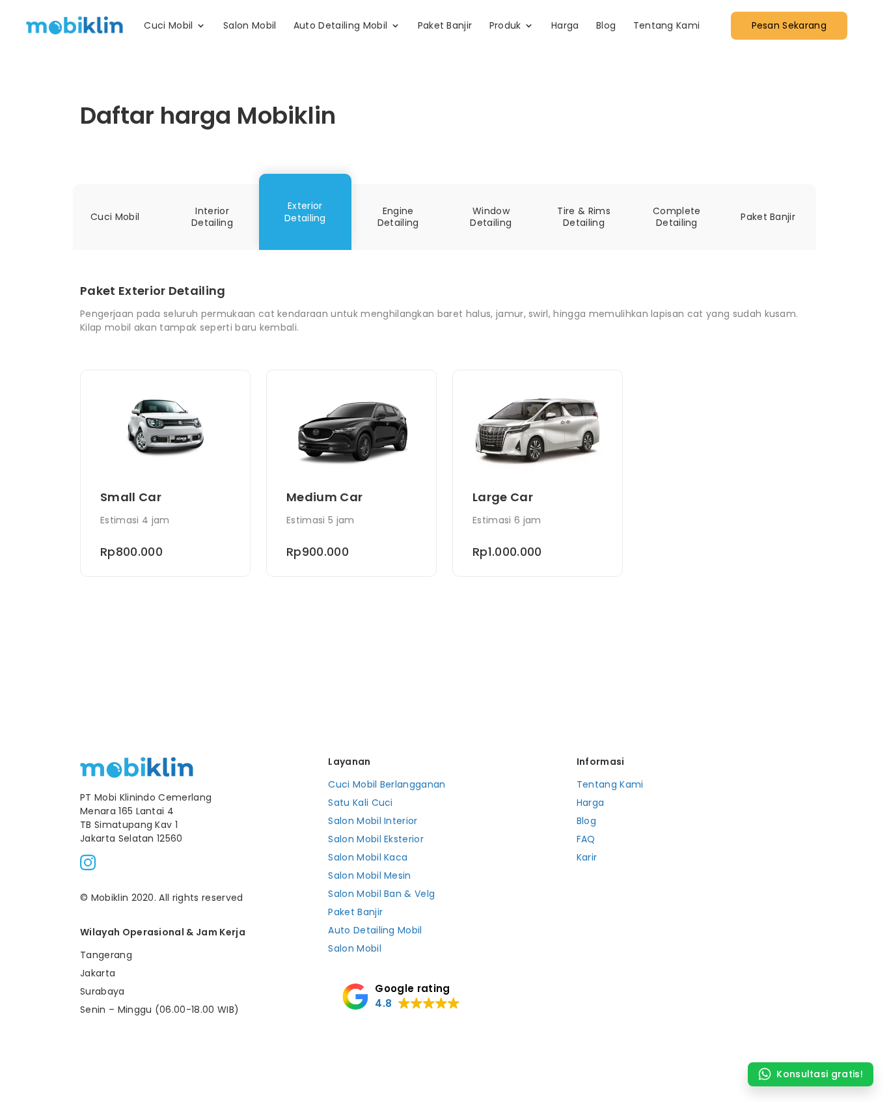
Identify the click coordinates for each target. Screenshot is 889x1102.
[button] (401, 996)
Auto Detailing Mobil (340, 25)
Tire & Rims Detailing (583, 217)
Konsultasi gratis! (819, 1074)
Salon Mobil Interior (372, 820)
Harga (565, 25)
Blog (606, 25)
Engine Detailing (398, 217)
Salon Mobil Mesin (369, 875)
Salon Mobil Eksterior (376, 839)
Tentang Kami (666, 25)
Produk (505, 25)
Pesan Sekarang (789, 25)
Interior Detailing (212, 217)
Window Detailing (491, 217)
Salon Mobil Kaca (367, 857)
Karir (587, 857)
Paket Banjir (445, 25)
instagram (88, 862)
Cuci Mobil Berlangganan (386, 784)
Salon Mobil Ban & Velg (381, 893)
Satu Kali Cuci (360, 802)
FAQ (586, 839)
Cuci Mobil (168, 25)
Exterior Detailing (305, 212)
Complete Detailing (677, 217)
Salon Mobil (250, 25)
